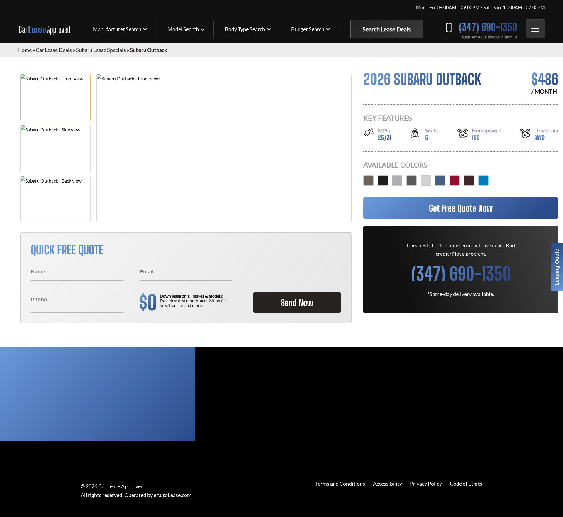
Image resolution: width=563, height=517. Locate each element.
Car (44, 29)
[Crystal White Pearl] (426, 180)
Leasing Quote (557, 267)
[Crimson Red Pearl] (454, 180)
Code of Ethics (466, 484)
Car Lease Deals (54, 50)
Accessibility (387, 484)
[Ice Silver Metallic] (397, 180)
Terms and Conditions (340, 484)
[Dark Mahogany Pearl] (469, 180)
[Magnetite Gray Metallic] (411, 180)
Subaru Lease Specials (101, 50)
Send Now (297, 302)
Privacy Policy (426, 484)
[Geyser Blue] (483, 180)
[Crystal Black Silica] (383, 180)
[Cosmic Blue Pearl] (440, 180)
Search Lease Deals (386, 29)
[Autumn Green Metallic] (368, 180)
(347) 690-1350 (488, 27)
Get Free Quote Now (461, 208)
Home (25, 50)
